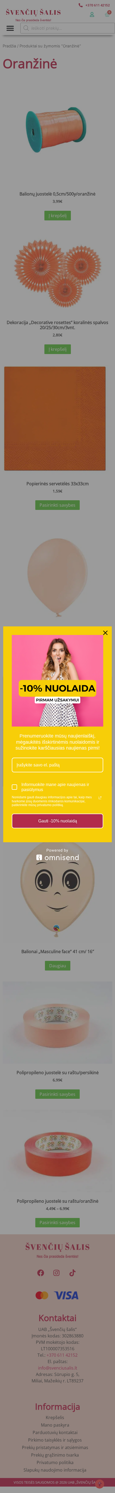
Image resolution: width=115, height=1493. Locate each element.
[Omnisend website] (57, 854)
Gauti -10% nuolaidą (57, 821)
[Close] (105, 632)
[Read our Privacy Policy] (100, 798)
